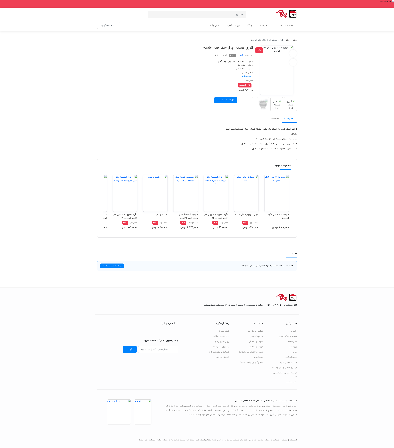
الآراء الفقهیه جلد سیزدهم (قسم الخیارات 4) (125, 216)
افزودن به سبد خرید (225, 100)
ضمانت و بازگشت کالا (219, 352)
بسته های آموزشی (288, 336)
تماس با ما (214, 25)
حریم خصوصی (256, 336)
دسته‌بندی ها (286, 25)
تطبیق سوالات (222, 357)
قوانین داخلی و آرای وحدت (284, 367)
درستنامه (258, 357)
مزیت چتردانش (256, 341)
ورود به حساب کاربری (112, 265)
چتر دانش (241, 65)
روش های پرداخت (221, 336)
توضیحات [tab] (289, 118)
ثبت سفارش (223, 331)
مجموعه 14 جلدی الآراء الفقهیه (278, 216)
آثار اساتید (291, 381)
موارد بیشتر (246, 76)
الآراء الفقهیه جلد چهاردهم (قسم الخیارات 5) (216, 216)
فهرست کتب (233, 25)
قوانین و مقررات (255, 331)
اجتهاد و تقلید (160, 214)
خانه (295, 40)
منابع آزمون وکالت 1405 (251, 362)
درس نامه (292, 341)
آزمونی (293, 331)
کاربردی (293, 352)
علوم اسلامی (291, 357)
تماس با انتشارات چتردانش (250, 352)
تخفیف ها (264, 25)
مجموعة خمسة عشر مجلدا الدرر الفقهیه (188, 216)
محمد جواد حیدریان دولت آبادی (231, 61)
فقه (287, 40)
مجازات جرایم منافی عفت (246, 214)
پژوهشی (293, 346)
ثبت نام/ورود (107, 25)
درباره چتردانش (256, 346)
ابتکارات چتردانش (288, 362)
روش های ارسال (221, 341)
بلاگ (249, 25)
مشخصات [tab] (274, 118)
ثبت (130, 349)
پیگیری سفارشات (221, 346)
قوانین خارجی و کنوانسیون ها (284, 374)
